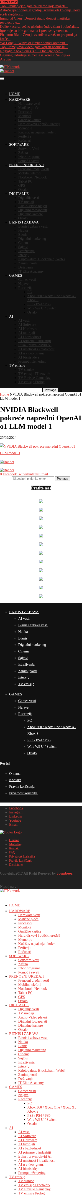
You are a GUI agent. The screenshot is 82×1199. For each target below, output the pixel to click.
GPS (21, 185)
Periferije (24, 136)
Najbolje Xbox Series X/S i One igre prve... (31, 51)
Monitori (24, 116)
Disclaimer (16, 864)
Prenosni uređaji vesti (33, 169)
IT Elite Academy (31, 271)
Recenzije (25, 288)
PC (29, 292)
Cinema (23, 243)
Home (4, 394)
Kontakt (15, 780)
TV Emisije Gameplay (34, 378)
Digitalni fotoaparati (32, 210)
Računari (24, 140)
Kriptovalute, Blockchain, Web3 (41, 259)
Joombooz (64, 873)
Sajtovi (23, 247)
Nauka (23, 230)
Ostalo (23, 189)
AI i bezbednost (29, 337)
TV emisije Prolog (31, 382)
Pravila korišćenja (22, 786)
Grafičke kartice (29, 120)
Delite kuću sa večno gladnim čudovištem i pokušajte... (39, 26)
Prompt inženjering (32, 361)
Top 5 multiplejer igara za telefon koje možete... (34, 6)
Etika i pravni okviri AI (34, 345)
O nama (14, 773)
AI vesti (24, 320)
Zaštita (23, 153)
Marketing (15, 844)
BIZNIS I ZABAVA (24, 222)
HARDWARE (19, 99)
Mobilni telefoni (29, 173)
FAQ (12, 852)
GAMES (15, 275)
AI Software (27, 324)
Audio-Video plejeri (32, 206)
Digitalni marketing (32, 239)
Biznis (22, 234)
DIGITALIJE (19, 194)
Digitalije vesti (28, 198)
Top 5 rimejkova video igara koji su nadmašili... (34, 47)
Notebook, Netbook (32, 177)
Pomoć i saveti (28, 161)
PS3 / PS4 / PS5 (39, 304)
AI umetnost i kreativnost (36, 349)
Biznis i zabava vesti (33, 226)
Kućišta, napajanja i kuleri (37, 132)
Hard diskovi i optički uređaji (39, 124)
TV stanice (26, 369)
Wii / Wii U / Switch (41, 308)
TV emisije (17, 365)
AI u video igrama (31, 353)
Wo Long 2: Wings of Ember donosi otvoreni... (34, 43)
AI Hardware (27, 329)
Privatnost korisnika (23, 793)
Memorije (25, 128)
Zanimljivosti (27, 263)
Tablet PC (25, 181)
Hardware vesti (29, 103)
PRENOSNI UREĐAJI (26, 165)
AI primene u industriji (34, 341)
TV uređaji (26, 202)
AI (11, 316)
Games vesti (27, 279)
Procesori (25, 112)
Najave (23, 284)
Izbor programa (29, 157)
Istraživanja (26, 251)
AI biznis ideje (28, 357)
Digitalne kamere (30, 214)
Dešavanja (25, 267)
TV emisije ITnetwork (34, 374)
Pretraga (50, 390)
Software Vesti (28, 149)
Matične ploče (28, 108)
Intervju (23, 255)
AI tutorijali (26, 333)
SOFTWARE (19, 144)
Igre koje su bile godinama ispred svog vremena (34, 31)
